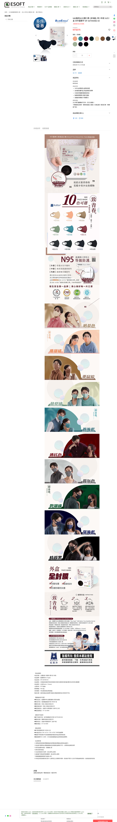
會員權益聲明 (70, 821)
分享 (76, 118)
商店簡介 (43, 819)
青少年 (75, 73)
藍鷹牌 (80, 73)
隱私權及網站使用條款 (46, 821)
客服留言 (69, 819)
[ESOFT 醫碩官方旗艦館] (15, 5)
